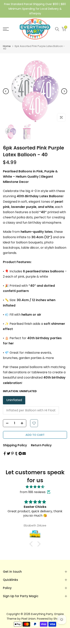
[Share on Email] (24, 453)
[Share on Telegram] (20, 453)
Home (7, 46)
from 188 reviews (33, 492)
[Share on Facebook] (4, 453)
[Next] (64, 91)
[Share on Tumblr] (16, 453)
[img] (35, 486)
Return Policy (41, 445)
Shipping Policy (15, 445)
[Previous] (6, 91)
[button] (32, 544)
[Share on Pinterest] (12, 453)
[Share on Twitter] (8, 453)
